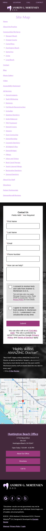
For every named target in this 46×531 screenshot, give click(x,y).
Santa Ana (9, 52)
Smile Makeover (11, 119)
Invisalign (9, 111)
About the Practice (10, 27)
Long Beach (10, 60)
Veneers (9, 131)
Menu (5, 2)
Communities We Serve (11, 32)
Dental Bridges (11, 151)
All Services (7, 91)
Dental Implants (11, 95)
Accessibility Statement (11, 86)
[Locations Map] (23, 401)
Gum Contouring (12, 135)
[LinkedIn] (19, 498)
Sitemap (6, 526)
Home (5, 21)
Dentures (9, 103)
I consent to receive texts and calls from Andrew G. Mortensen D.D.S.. (24, 292)
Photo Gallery (8, 75)
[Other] (25, 498)
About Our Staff (9, 180)
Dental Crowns (11, 127)
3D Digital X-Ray (12, 147)
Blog (5, 70)
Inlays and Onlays (12, 159)
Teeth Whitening (12, 99)
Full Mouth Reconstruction (15, 107)
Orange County (11, 40)
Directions (7, 185)
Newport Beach (11, 36)
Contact (39, 2)
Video (5, 81)
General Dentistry (12, 174)
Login (24, 526)
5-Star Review (14, 371)
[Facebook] (12, 498)
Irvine (8, 56)
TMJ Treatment (11, 123)
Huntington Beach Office (23, 434)
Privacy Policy (18, 299)
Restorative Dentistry (14, 170)
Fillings (8, 154)
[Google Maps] (6, 498)
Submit (23, 323)
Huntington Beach (12, 48)
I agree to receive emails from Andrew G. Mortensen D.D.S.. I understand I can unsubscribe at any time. (24, 311)
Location (17, 2)
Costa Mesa (10, 44)
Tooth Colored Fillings (14, 166)
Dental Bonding (11, 139)
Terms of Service (25, 337)
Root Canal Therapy (13, 162)
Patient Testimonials (10, 190)
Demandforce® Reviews (12, 195)
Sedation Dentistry (13, 115)
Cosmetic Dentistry (13, 143)
